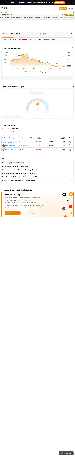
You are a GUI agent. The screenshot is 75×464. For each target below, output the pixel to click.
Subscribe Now (12, 213)
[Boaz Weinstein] (3, 145)
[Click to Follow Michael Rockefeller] (70, 142)
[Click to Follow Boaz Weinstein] (70, 145)
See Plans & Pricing (28, 213)
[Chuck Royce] (3, 149)
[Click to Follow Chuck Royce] (70, 149)
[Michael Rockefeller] (3, 142)
